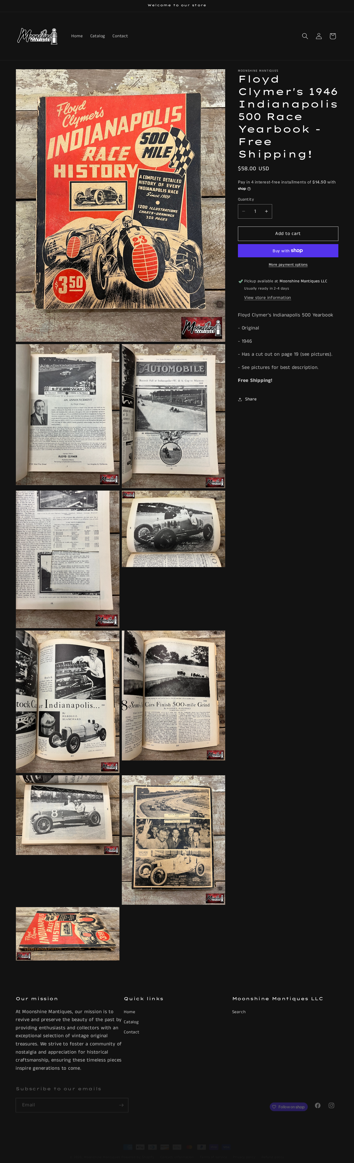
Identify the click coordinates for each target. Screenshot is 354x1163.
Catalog (131, 1022)
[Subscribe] (121, 1101)
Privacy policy (244, 1151)
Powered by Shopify (137, 1151)
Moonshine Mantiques (102, 1151)
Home (129, 1012)
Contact (131, 1032)
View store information (267, 298)
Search (239, 1012)
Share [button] (251, 399)
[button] (305, 36)
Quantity (246, 199)
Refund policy (273, 1151)
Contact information (177, 1151)
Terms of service (213, 1151)
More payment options (288, 264)
